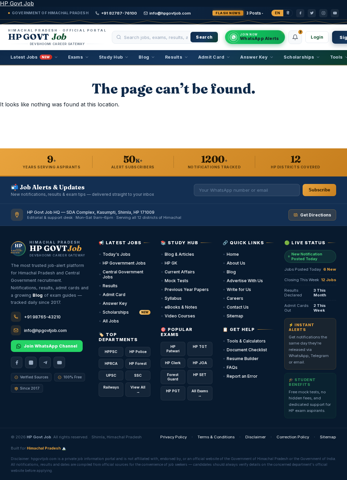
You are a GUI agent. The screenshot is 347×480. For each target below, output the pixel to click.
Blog (144, 57)
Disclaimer (255, 437)
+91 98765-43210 (42, 316)
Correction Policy (293, 437)
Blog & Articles (179, 254)
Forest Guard (173, 377)
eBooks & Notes (181, 307)
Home (233, 254)
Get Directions (315, 214)
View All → (137, 389)
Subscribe (319, 190)
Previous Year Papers (187, 289)
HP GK (171, 263)
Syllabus (173, 298)
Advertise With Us (245, 280)
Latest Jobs (30, 57)
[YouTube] (335, 13)
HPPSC (111, 352)
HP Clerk (173, 363)
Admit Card (211, 57)
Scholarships (299, 57)
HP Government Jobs (124, 263)
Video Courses (180, 315)
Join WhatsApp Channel (50, 346)
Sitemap (235, 315)
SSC (138, 375)
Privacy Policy (173, 437)
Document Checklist (247, 349)
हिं (288, 13)
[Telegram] (45, 362)
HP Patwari (173, 349)
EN (277, 13)
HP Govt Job (17, 3)
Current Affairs (180, 271)
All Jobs (111, 321)
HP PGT (173, 391)
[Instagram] (323, 13)
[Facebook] (300, 13)
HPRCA (111, 363)
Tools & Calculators (246, 340)
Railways (111, 387)
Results (173, 57)
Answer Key (254, 57)
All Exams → (199, 393)
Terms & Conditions (216, 437)
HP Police (138, 352)
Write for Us (239, 289)
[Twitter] (312, 13)
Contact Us (238, 307)
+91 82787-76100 (119, 13)
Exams (75, 57)
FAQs (232, 367)
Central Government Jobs (123, 274)
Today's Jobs (116, 254)
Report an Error (242, 376)
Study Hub (111, 57)
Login (317, 37)
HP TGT (200, 347)
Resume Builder (243, 358)
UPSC (111, 375)
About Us (236, 263)
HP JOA (200, 363)
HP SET (199, 375)
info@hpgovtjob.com (170, 13)
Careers (235, 298)
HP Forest (138, 363)
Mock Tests (176, 280)
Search (204, 37)
